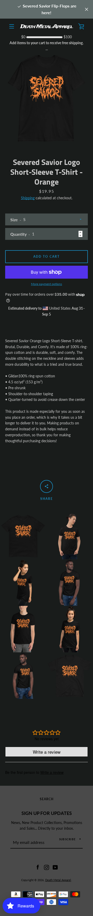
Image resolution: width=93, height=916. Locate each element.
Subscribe (67, 839)
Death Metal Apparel (58, 880)
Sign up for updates (46, 813)
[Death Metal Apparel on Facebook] (37, 867)
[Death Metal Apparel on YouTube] (55, 867)
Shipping (28, 198)
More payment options (46, 284)
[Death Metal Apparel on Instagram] (46, 867)
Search (46, 799)
